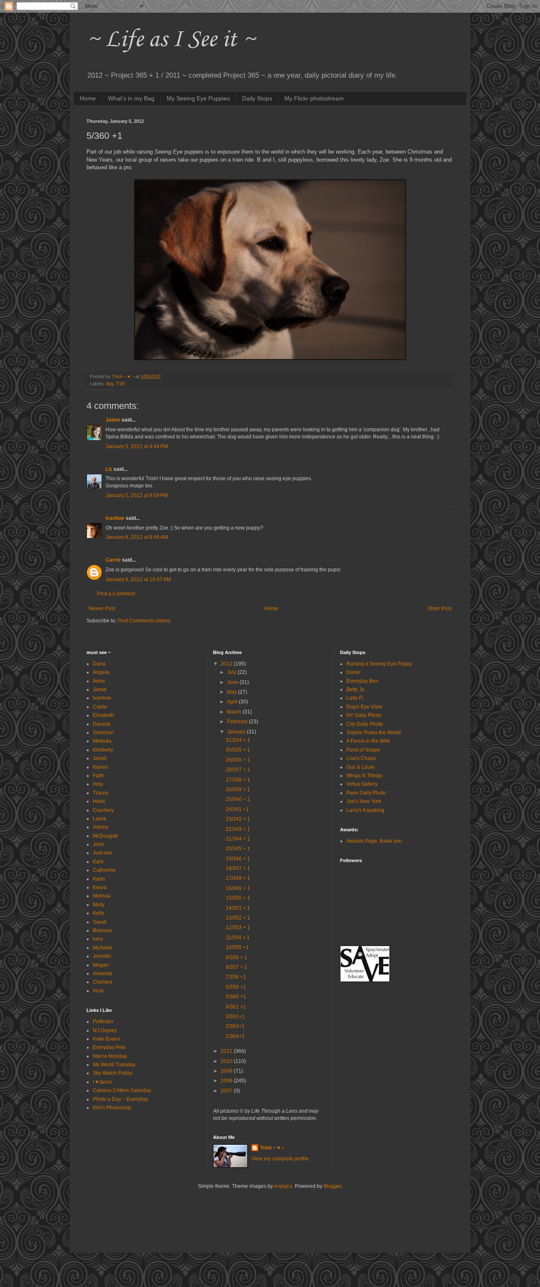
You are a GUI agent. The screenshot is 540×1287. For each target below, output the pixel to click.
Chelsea (102, 982)
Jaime (112, 420)
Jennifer (102, 956)
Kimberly (103, 750)
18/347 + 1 (238, 868)
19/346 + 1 (238, 859)
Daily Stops (257, 98)
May (232, 692)
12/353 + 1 (238, 927)
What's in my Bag (131, 98)
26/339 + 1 (238, 789)
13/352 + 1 (238, 918)
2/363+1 (235, 1026)
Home (88, 98)
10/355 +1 (237, 947)
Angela (101, 672)
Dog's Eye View (364, 707)
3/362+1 (235, 1016)
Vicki (98, 991)
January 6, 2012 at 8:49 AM (136, 537)
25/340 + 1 (238, 799)
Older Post (439, 608)
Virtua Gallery (362, 784)
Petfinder (103, 1022)
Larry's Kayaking (365, 810)
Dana (99, 664)
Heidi (99, 801)
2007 (227, 1091)
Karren (100, 767)
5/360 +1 (236, 997)
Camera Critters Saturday (122, 1090)
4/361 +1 (236, 1007)
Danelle (102, 724)
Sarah (100, 922)
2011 (227, 1051)
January (237, 732)
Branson (102, 930)
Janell (100, 758)
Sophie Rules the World (373, 732)
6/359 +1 (236, 987)
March (235, 712)
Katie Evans (106, 1039)
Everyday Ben (362, 681)
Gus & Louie (360, 767)
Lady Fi (354, 698)
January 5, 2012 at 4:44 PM (136, 446)
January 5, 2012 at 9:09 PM (136, 495)
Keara (100, 887)
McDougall (105, 836)
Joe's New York (363, 801)
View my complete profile (280, 1159)
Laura (99, 819)
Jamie (100, 689)
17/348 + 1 (238, 878)
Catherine (104, 870)
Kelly (98, 913)
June (233, 682)
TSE (120, 383)
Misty (99, 905)
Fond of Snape (363, 750)
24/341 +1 (237, 809)
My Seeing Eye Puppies (198, 98)
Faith (98, 776)
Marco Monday (110, 1056)
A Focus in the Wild (368, 741)
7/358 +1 (236, 977)
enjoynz (283, 1186)
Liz (108, 469)
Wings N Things (364, 776)
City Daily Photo (364, 724)
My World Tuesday (114, 1065)
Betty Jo (355, 689)
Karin (99, 879)
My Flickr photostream (314, 98)
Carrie (113, 560)
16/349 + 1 (238, 888)
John (98, 844)
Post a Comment (116, 594)
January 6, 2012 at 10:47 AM (138, 579)
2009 (227, 1071)
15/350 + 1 (238, 898)
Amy (98, 784)
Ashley (100, 827)
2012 (227, 664)
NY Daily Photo (363, 715)
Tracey (100, 793)
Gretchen (103, 732)
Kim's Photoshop (112, 1108)
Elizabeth (103, 715)
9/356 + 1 (236, 957)
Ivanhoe (114, 518)
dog (109, 383)
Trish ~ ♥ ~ (272, 1148)
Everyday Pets (109, 1047)
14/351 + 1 (238, 908)
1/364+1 (235, 1036)
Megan (101, 965)
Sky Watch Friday (112, 1073)
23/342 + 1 (238, 819)
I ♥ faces (102, 1082)
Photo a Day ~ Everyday (120, 1099)
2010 (227, 1061)
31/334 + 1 (238, 740)
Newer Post (102, 608)
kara (98, 939)
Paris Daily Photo (366, 793)
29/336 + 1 (238, 760)
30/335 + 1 (238, 750)
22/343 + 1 (238, 829)
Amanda (102, 973)
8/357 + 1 (236, 967)
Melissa (102, 896)
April (233, 702)
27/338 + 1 (238, 780)
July (232, 672)
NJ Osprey (105, 1030)
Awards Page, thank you (374, 841)
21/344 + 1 (238, 839)
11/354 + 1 (238, 938)
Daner (353, 672)
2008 (227, 1081)
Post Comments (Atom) (144, 621)
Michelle (102, 948)
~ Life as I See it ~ (170, 40)
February (238, 722)
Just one (102, 853)
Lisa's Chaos (361, 758)
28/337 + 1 (238, 770)
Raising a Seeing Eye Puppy (379, 664)
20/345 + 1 (238, 849)
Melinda (102, 741)
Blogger (332, 1186)
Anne (99, 681)
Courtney (103, 810)
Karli (98, 862)
